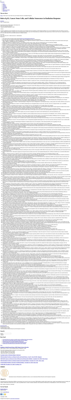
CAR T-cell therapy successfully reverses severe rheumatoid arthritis (15, 342)
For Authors (5, 6)
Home (4, 3)
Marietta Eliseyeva (3, 389)
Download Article (3, 325)
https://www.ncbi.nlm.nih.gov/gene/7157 (27, 38)
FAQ (3, 8)
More (1, 345)
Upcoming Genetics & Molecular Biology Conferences (10, 355)
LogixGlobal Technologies (14, 398)
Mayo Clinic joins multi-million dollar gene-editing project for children (15, 340)
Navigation (2, 2)
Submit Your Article (6, 9)
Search (1, 333)
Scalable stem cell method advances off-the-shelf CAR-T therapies (14, 343)
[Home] (0, 1)
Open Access (5, 10)
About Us (4, 4)
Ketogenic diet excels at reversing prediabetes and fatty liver (13, 341)
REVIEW (2, 21)
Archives (4, 5)
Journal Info (5, 7)
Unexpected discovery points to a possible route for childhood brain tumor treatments (17, 339)
